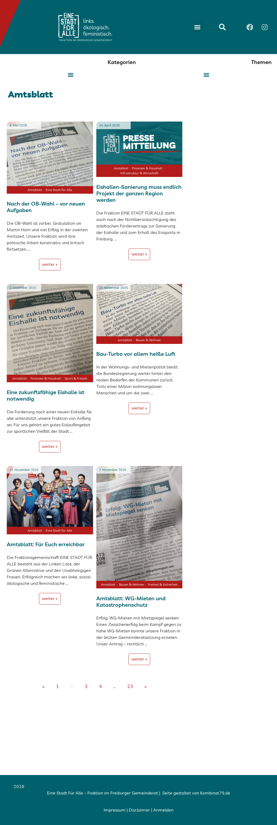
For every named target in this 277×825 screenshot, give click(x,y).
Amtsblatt (35, 190)
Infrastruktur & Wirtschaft (139, 173)
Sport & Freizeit (76, 378)
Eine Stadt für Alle (59, 190)
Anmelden (163, 810)
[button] (197, 27)
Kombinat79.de (215, 793)
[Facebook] (250, 27)
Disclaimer (139, 810)
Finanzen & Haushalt (147, 168)
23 (132, 684)
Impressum (115, 810)
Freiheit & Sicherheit (162, 584)
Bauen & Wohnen (148, 340)
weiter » (50, 264)
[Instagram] (265, 27)
